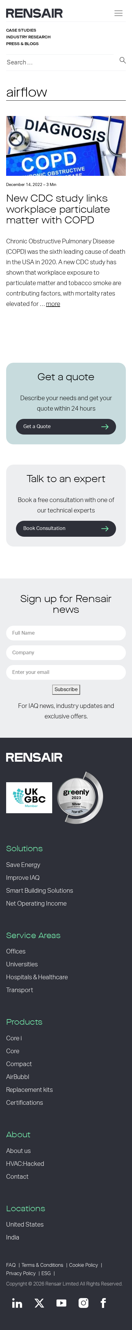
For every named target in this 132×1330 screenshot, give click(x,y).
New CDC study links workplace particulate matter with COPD (58, 210)
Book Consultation (44, 528)
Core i (14, 1038)
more (53, 304)
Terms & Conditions (42, 1265)
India (12, 1238)
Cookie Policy (83, 1265)
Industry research (28, 37)
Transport (19, 990)
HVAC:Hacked (25, 1164)
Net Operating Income (36, 904)
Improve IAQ (23, 878)
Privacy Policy (21, 1273)
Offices (15, 952)
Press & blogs (22, 43)
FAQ (11, 1265)
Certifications (24, 1103)
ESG (46, 1273)
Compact (19, 1064)
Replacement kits (29, 1090)
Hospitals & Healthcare (37, 977)
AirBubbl (17, 1077)
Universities (22, 964)
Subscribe (66, 689)
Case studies (21, 30)
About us (18, 1151)
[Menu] (118, 13)
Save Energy (23, 865)
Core (12, 1051)
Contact (17, 1177)
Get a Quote (37, 426)
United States (25, 1225)
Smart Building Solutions (39, 891)
